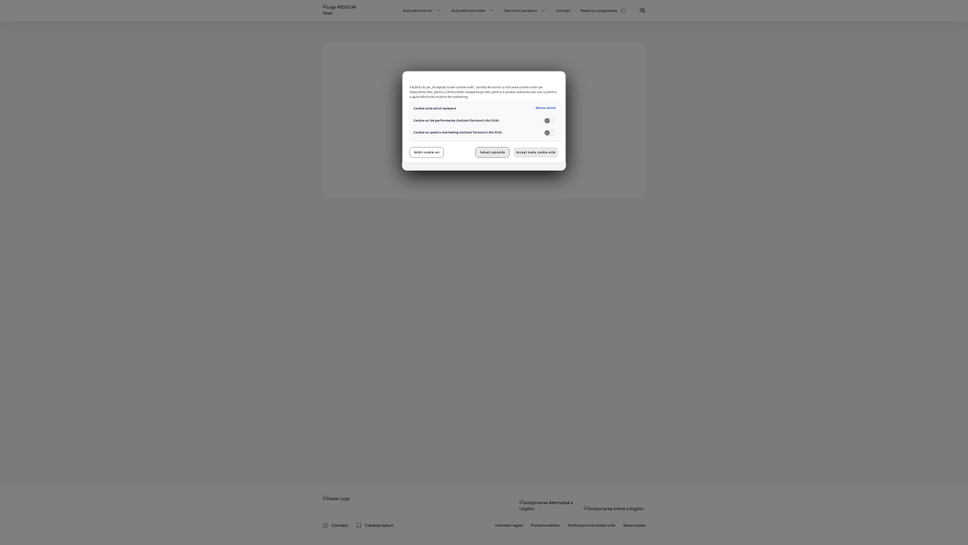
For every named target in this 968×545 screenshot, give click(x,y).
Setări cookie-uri (427, 152)
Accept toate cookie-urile (536, 152)
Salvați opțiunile (492, 152)
